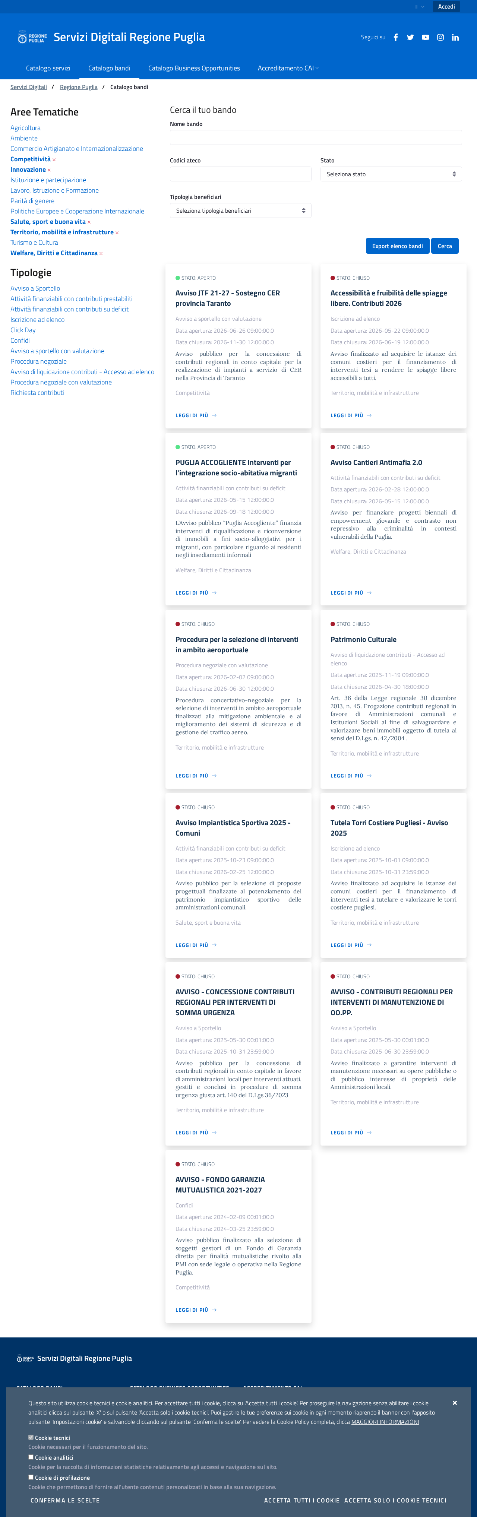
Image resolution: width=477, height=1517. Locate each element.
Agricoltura (25, 128)
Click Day (23, 330)
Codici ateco (185, 160)
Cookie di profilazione (62, 1477)
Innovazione (28, 169)
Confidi (20, 340)
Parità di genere (32, 201)
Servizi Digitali (28, 86)
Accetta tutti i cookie (302, 1500)
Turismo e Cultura (34, 242)
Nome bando (186, 123)
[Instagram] (437, 36)
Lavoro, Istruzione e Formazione (54, 190)
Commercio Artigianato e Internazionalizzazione (76, 148)
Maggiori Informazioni (385, 1421)
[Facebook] (392, 36)
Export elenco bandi (397, 245)
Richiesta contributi (37, 392)
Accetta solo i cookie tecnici (395, 1500)
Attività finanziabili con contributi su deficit (69, 309)
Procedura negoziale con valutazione (61, 382)
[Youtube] (422, 36)
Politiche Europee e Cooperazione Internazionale (77, 211)
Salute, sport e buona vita (48, 221)
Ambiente (24, 138)
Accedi (446, 6)
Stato (327, 160)
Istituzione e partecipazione (48, 180)
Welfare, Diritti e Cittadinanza (54, 253)
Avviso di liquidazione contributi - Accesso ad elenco (82, 372)
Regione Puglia (79, 86)
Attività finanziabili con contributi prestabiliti (71, 299)
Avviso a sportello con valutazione (57, 351)
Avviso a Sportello (35, 288)
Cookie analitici (54, 1457)
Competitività (30, 159)
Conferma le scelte (65, 1500)
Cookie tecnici (52, 1437)
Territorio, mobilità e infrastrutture (62, 232)
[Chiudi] (455, 1403)
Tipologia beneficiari (195, 196)
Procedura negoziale (38, 361)
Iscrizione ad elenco (37, 319)
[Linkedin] (452, 36)
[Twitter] (407, 36)
